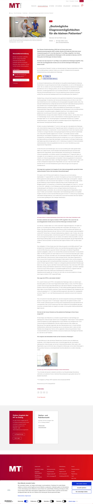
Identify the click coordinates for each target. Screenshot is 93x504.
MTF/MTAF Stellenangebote (38, 472)
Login (72, 476)
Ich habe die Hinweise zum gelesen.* (20, 75)
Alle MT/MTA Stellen (39, 469)
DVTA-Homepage (51, 476)
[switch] (38, 501)
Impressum (28, 495)
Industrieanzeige (42, 427)
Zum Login (17, 438)
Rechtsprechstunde (51, 469)
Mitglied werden (50, 474)
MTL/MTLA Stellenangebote (38, 476)
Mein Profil (73, 478)
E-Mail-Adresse (16, 69)
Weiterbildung (62, 466)
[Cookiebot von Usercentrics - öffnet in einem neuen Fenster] (9, 501)
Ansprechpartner (50, 471)
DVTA (48, 466)
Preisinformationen (75, 469)
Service (72, 466)
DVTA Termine (62, 474)
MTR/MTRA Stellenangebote (38, 480)
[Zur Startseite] (15, 5)
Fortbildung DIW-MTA (64, 476)
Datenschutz (21, 495)
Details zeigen (72, 501)
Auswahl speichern (81, 487)
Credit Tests (61, 469)
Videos (67, 1)
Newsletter (72, 1)
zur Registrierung (19, 434)
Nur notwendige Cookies (82, 491)
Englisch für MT (62, 471)
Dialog (51, 21)
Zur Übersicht (41, 397)
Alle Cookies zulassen (81, 483)
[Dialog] (27, 27)
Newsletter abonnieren (21, 80)
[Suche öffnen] (82, 5)
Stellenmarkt (41, 425)
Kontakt (76, 1)
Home (11, 13)
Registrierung (74, 473)
